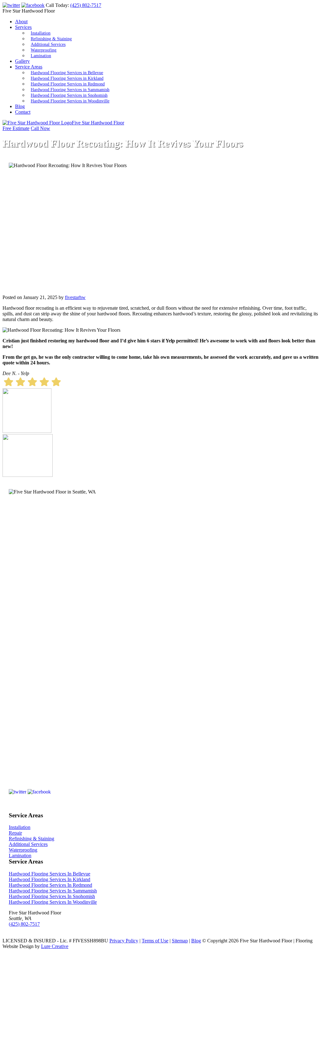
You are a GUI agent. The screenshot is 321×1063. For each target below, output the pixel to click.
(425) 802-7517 (85, 5)
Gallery (22, 61)
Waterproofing (43, 50)
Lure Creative (54, 946)
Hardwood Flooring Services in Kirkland (67, 78)
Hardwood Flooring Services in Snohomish (69, 95)
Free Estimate (16, 128)
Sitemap (180, 940)
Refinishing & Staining (51, 38)
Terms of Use (155, 940)
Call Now (40, 128)
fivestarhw (75, 297)
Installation (40, 33)
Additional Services (48, 44)
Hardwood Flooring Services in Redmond (68, 84)
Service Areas (28, 66)
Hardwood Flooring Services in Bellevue (67, 72)
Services (23, 27)
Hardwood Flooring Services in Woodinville (70, 101)
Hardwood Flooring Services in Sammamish (70, 89)
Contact (22, 112)
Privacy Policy (123, 940)
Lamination (41, 55)
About (21, 21)
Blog (20, 106)
